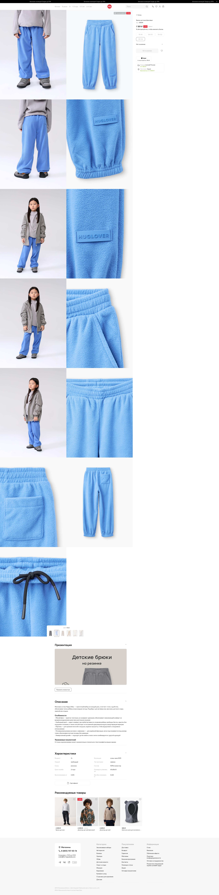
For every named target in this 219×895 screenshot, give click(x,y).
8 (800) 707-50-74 (69, 851)
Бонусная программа (128, 859)
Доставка (125, 847)
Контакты (125, 862)
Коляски (99, 853)
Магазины (125, 856)
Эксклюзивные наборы (103, 847)
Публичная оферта (153, 853)
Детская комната (102, 862)
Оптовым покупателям (129, 871)
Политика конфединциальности (154, 857)
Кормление (100, 871)
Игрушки (99, 868)
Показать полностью (63, 690)
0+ (70, 6)
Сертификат (74, 783)
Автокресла (100, 850)
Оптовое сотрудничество (155, 861)
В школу (64, 6)
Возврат (124, 850)
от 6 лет (89, 6)
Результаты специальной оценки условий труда (155, 864)
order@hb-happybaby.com (67, 857)
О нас (148, 847)
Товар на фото (120, 13)
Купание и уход (101, 874)
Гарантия (125, 853)
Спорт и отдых (101, 865)
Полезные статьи (127, 865)
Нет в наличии (147, 51)
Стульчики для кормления (104, 876)
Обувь (98, 859)
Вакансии (150, 850)
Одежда (99, 856)
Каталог (57, 6)
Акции (124, 868)
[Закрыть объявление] (216, 1)
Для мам (99, 879)
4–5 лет (82, 6)
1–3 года (75, 6)
